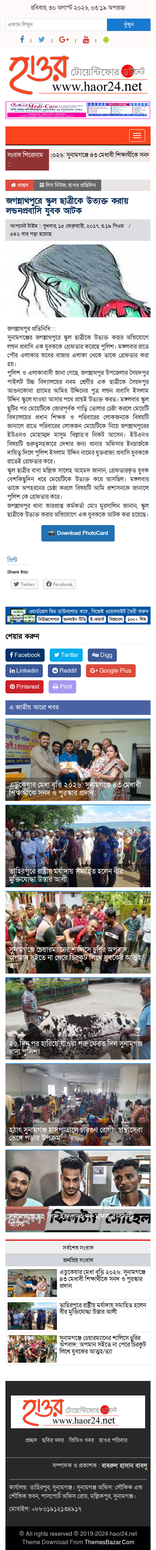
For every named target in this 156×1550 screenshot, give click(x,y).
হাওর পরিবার (113, 1440)
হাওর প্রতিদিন (82, 185)
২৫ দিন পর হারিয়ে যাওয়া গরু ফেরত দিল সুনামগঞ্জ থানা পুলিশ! (76, 1048)
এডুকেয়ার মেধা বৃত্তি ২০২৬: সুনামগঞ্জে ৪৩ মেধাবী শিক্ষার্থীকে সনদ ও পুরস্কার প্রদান (75, 789)
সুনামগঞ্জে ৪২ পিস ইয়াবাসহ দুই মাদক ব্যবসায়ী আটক (71, 1220)
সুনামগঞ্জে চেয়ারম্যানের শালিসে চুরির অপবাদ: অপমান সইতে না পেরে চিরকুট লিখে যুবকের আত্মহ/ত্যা (76, 958)
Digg (105, 655)
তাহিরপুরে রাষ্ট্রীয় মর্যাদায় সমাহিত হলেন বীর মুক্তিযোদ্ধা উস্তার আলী (66, 875)
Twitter (68, 655)
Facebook (26, 655)
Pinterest (27, 687)
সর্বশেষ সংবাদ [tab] (78, 1248)
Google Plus (114, 671)
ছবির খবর (53, 1440)
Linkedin (26, 671)
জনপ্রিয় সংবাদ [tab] (78, 1260)
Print (65, 687)
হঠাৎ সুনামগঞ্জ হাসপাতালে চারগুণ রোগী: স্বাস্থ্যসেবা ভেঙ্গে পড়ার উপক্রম (76, 1134)
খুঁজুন (129, 24)
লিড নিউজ (56, 185)
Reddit (67, 671)
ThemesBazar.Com (109, 1542)
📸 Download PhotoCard (78, 533)
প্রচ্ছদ (22, 185)
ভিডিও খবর (81, 1440)
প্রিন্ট (12, 560)
